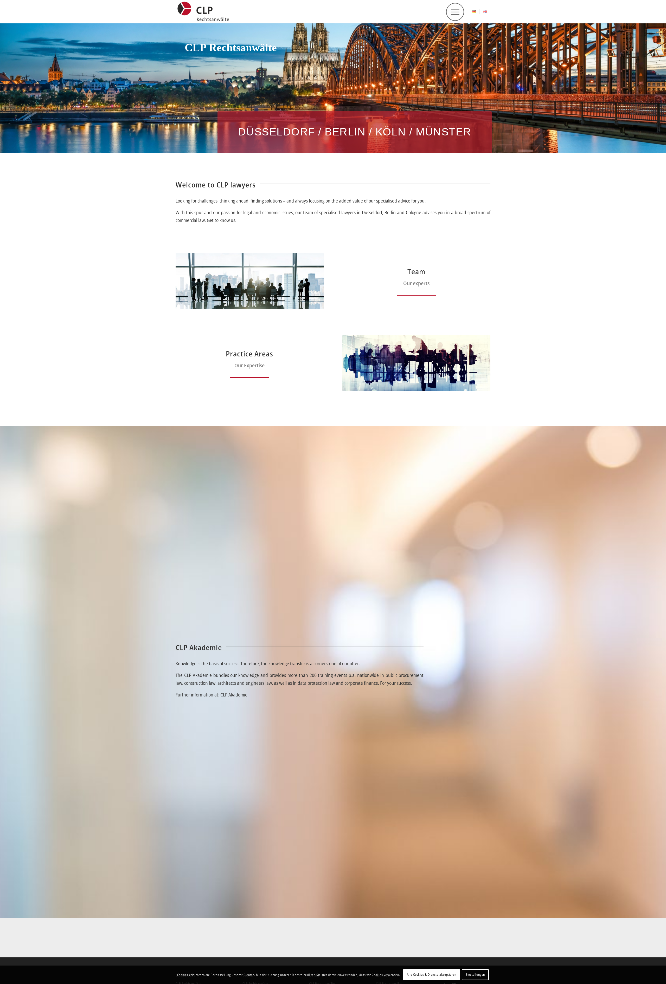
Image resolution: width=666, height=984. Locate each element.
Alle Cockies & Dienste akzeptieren (431, 975)
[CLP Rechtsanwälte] (203, 11)
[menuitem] (455, 12)
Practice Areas (249, 354)
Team (416, 271)
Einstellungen (475, 975)
